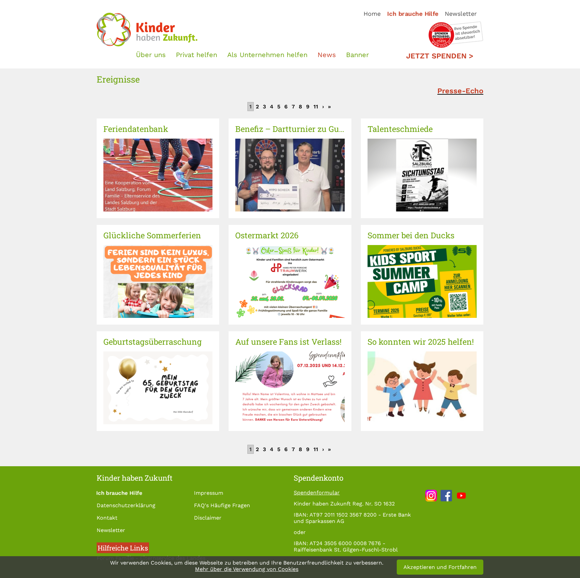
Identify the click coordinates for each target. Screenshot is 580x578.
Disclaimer (208, 518)
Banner (357, 55)
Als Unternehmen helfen (267, 55)
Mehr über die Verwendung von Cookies (246, 569)
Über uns (151, 55)
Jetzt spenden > (439, 56)
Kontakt (107, 518)
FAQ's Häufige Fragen (222, 505)
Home (372, 13)
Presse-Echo (460, 91)
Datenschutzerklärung (126, 505)
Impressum (208, 493)
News (327, 55)
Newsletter (461, 13)
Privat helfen (196, 55)
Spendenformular (317, 492)
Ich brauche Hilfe (413, 13)
